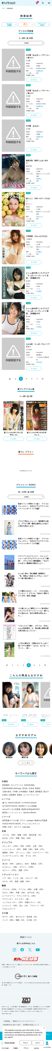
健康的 (8, 853)
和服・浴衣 (24, 838)
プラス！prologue (27, 820)
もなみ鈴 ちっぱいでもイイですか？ (38, 345)
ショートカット (12, 849)
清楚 (24, 870)
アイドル (26, 889)
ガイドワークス (17, 785)
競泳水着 (35, 835)
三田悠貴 (29, 239)
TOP (3, 8)
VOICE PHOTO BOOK (11, 824)
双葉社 (19, 795)
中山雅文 (39, 291)
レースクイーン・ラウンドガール (19, 896)
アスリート (37, 906)
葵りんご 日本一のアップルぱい (38, 199)
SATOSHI (39, 362)
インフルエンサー (13, 902)
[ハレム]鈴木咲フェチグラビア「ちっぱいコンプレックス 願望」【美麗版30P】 (37, 310)
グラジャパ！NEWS (42, 24)
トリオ (18, 878)
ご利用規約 (6, 1021)
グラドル (10, 889)
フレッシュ (24, 853)
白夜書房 (12, 795)
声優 (21, 893)
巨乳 (26, 846)
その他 (32, 920)
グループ (32, 878)
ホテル (8, 881)
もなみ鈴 (29, 349)
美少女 (8, 864)
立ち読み (34, 80)
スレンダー (10, 846)
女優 (39, 889)
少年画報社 (23, 792)
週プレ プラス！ (26, 24)
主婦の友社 (6, 792)
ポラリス (17, 827)
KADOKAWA (29, 785)
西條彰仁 (39, 178)
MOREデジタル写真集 (28, 806)
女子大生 (34, 893)
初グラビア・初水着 (27, 917)
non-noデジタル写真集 (11, 809)
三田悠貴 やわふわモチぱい (37, 236)
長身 (40, 849)
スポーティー (41, 853)
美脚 (28, 849)
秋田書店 (6, 785)
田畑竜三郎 (39, 70)
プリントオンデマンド (31, 824)
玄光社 (25, 788)
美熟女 (37, 864)
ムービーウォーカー (31, 795)
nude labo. (26, 827)
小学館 (15, 792)
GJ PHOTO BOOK (10, 806)
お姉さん (23, 864)
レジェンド (10, 906)
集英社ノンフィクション (12, 812)
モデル (8, 893)
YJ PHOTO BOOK (29, 803)
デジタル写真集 (9, 24)
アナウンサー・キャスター (16, 899)
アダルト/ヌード (8, 909)
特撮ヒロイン (33, 902)
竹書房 (31, 792)
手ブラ (8, 917)
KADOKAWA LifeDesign (11, 788)
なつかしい (10, 867)
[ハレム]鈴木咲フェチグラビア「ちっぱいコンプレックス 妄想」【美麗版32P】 (37, 275)
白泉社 (5, 795)
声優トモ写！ (7, 827)
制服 (23, 835)
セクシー (10, 870)
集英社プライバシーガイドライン (24, 1021)
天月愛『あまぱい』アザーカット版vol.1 (38, 56)
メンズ (8, 920)
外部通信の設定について (31, 1025)
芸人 (24, 906)
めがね (8, 838)
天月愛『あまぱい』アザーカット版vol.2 (38, 92)
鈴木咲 (28, 281)
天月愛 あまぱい (33, 126)
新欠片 (46, 792)
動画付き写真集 (41, 820)
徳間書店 (38, 792)
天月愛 (28, 60)
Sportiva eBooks (29, 812)
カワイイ (27, 867)
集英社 (38, 788)
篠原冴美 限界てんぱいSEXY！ (37, 162)
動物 (20, 920)
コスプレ (9, 835)
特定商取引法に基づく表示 (11, 1025)
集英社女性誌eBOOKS (30, 809)
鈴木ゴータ (39, 216)
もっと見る (26, 763)
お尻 (38, 846)
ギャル (31, 856)
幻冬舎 (31, 788)
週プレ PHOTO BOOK (11, 803)
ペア (7, 878)
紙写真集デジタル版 (10, 820)
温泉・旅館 (23, 881)
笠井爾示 (39, 251)
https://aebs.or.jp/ (6, 1013)
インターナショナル (13, 856)
